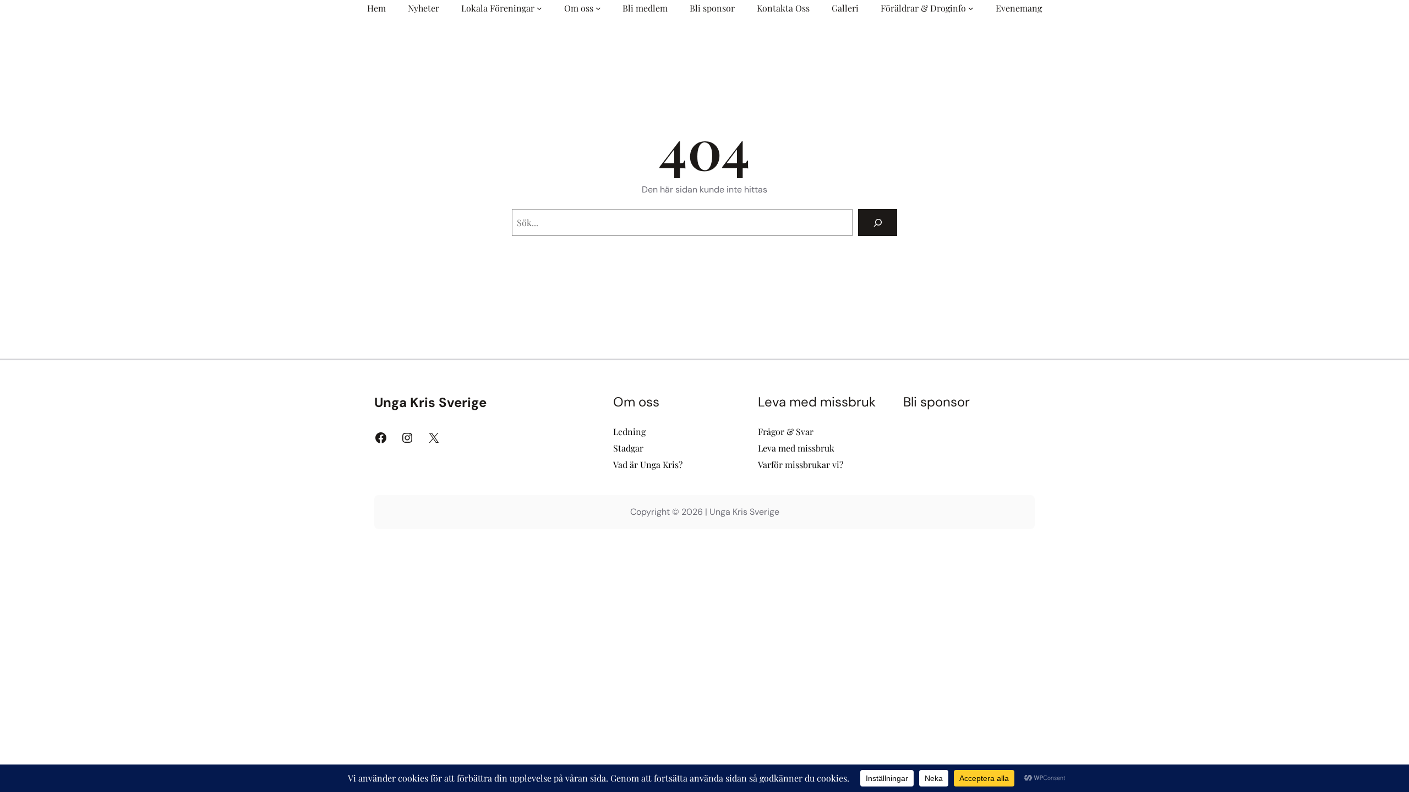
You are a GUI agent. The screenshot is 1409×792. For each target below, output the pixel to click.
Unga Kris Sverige (430, 402)
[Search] (877, 222)
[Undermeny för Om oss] (598, 8)
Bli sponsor (936, 401)
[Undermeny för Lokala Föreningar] (539, 8)
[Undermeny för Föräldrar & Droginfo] (971, 8)
